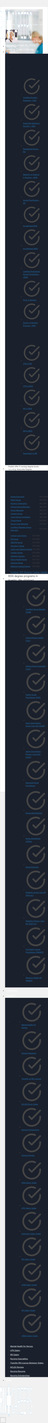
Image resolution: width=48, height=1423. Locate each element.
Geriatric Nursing (18, 556)
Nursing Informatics (19, 503)
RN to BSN (27, 408)
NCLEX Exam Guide (30, 1104)
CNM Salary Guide (29, 1285)
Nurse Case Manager (19, 524)
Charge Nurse (16, 514)
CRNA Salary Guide (30, 1336)
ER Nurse (14, 539)
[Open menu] (3, 1420)
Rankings (12, 46)
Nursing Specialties (19, 1359)
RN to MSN (27, 431)
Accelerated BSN (30, 226)
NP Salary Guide (28, 1310)
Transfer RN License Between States (27, 1363)
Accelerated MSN (30, 248)
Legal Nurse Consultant (20, 517)
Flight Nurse (16, 500)
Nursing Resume (17, 1371)
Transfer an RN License (31, 1079)
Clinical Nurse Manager (20, 507)
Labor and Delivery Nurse (21, 549)
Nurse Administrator (34, 813)
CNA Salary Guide (29, 1183)
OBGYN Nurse (17, 542)
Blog (9, 1380)
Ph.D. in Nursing (29, 300)
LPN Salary (15, 1350)
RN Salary (14, 1354)
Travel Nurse (16, 520)
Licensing (12, 990)
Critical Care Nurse (18, 535)
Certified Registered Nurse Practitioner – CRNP (31, 274)
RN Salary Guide (28, 1259)
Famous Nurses (28, 1155)
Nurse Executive (17, 497)
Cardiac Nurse (17, 553)
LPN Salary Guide (29, 1208)
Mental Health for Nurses (21, 1346)
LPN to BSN (28, 386)
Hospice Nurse (17, 563)
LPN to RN (27, 364)
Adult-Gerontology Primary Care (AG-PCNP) (33, 754)
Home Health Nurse (19, 559)
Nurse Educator (32, 867)
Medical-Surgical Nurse (20, 566)
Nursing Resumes (29, 1053)
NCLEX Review (17, 1367)
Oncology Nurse (17, 546)
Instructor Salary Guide (31, 1234)
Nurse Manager (17, 510)
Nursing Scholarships (30, 1130)
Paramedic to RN (30, 453)
